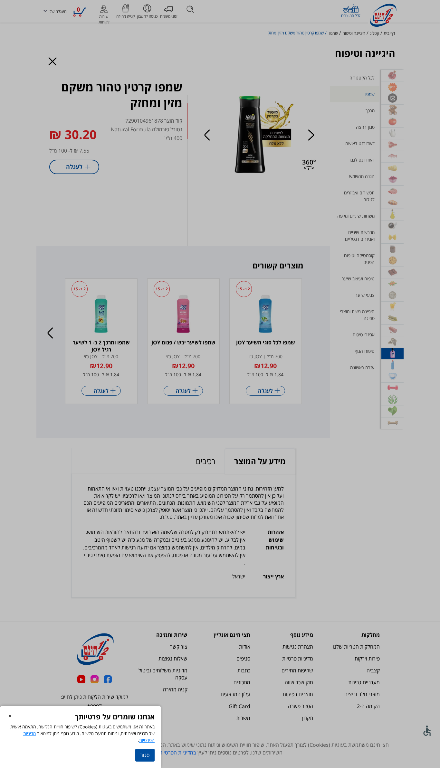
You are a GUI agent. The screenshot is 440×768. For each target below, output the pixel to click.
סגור (144, 755)
